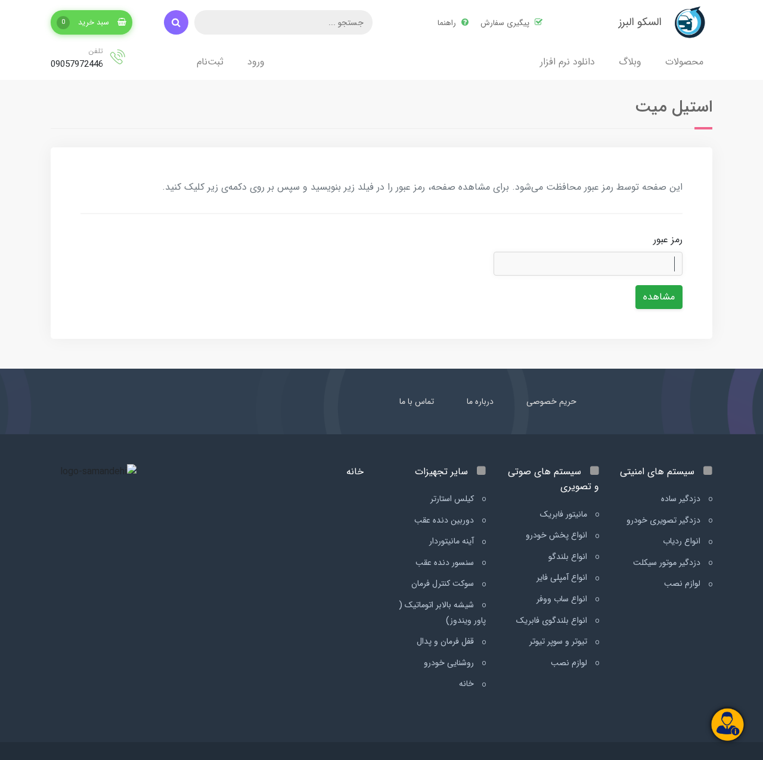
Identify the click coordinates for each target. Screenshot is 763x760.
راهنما (448, 23)
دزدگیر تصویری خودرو (664, 520)
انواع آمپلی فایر (563, 577)
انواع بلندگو (569, 556)
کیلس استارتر (453, 498)
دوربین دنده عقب (445, 520)
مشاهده (659, 296)
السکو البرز (640, 22)
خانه (467, 683)
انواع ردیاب (683, 541)
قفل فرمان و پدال (446, 641)
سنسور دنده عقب (445, 562)
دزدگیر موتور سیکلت (668, 562)
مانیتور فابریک (565, 514)
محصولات (684, 61)
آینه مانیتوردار (452, 541)
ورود (256, 61)
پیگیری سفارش (506, 23)
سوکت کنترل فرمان (443, 583)
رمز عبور (668, 239)
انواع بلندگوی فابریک (553, 620)
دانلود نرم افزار (567, 61)
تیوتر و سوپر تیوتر (559, 641)
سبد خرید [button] (86, 22)
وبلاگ (630, 61)
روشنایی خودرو (450, 662)
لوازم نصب (683, 583)
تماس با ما (416, 401)
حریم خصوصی (551, 401)
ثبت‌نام (210, 61)
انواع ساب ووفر (563, 598)
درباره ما (480, 401)
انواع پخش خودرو (558, 535)
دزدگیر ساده (682, 498)
